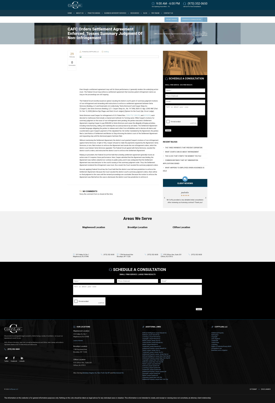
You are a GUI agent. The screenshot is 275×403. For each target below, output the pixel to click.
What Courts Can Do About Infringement (182, 152)
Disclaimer (266, 389)
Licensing (214, 344)
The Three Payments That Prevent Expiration (183, 148)
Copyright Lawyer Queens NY (151, 373)
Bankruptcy (214, 335)
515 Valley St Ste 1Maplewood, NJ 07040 (81, 255)
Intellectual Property (217, 333)
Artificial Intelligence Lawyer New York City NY (156, 356)
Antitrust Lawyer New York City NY (152, 362)
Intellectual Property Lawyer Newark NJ (154, 348)
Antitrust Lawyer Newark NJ (150, 335)
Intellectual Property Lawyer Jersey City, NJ (155, 354)
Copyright (214, 337)
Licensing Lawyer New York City (152, 377)
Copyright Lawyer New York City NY (153, 360)
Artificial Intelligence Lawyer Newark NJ (154, 333)
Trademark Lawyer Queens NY (151, 369)
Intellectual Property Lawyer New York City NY (156, 358)
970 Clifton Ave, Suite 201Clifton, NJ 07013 (171, 255)
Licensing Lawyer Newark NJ (151, 337)
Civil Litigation (215, 338)
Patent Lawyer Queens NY (150, 375)
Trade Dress (215, 342)
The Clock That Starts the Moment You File (183, 156)
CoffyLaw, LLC (196, 32)
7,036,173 (129, 115)
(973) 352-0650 (197, 3)
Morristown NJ (118, 373)
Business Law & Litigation (219, 350)
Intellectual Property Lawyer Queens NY (154, 371)
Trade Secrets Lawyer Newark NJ (152, 342)
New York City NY (103, 373)
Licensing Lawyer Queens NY (151, 367)
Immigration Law (216, 348)
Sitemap (253, 389)
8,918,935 (147, 115)
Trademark (214, 340)
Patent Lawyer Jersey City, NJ (151, 340)
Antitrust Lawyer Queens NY (150, 366)
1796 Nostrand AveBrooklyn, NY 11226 (125, 255)
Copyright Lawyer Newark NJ (151, 338)
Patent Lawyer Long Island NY (151, 364)
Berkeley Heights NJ (90, 373)
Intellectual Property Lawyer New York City (155, 379)
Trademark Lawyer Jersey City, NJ (152, 352)
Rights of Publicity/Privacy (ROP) (221, 346)
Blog (203, 32)
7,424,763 (136, 115)
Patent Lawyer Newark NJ (150, 344)
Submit (168, 130)
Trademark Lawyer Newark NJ (151, 346)
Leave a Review (78, 340)
